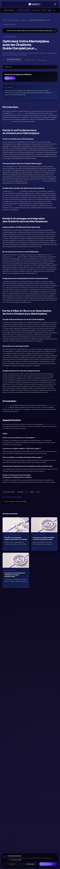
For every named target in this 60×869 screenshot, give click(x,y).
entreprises (15, 113)
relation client (15, 205)
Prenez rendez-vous (50, 424)
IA (41, 440)
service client (15, 191)
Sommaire (8, 67)
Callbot (49, 10)
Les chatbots (6, 405)
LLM (43, 10)
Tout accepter (48, 864)
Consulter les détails (16, 859)
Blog (3, 20)
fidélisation (14, 257)
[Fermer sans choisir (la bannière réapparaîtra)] (56, 855)
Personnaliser (31, 864)
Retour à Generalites (10, 24)
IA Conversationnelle (24, 10)
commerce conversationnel (34, 181)
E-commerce (36, 10)
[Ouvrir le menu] (55, 4)
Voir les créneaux (10, 78)
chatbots (23, 113)
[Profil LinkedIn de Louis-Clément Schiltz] (21, 59)
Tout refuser (12, 864)
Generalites (24, 20)
